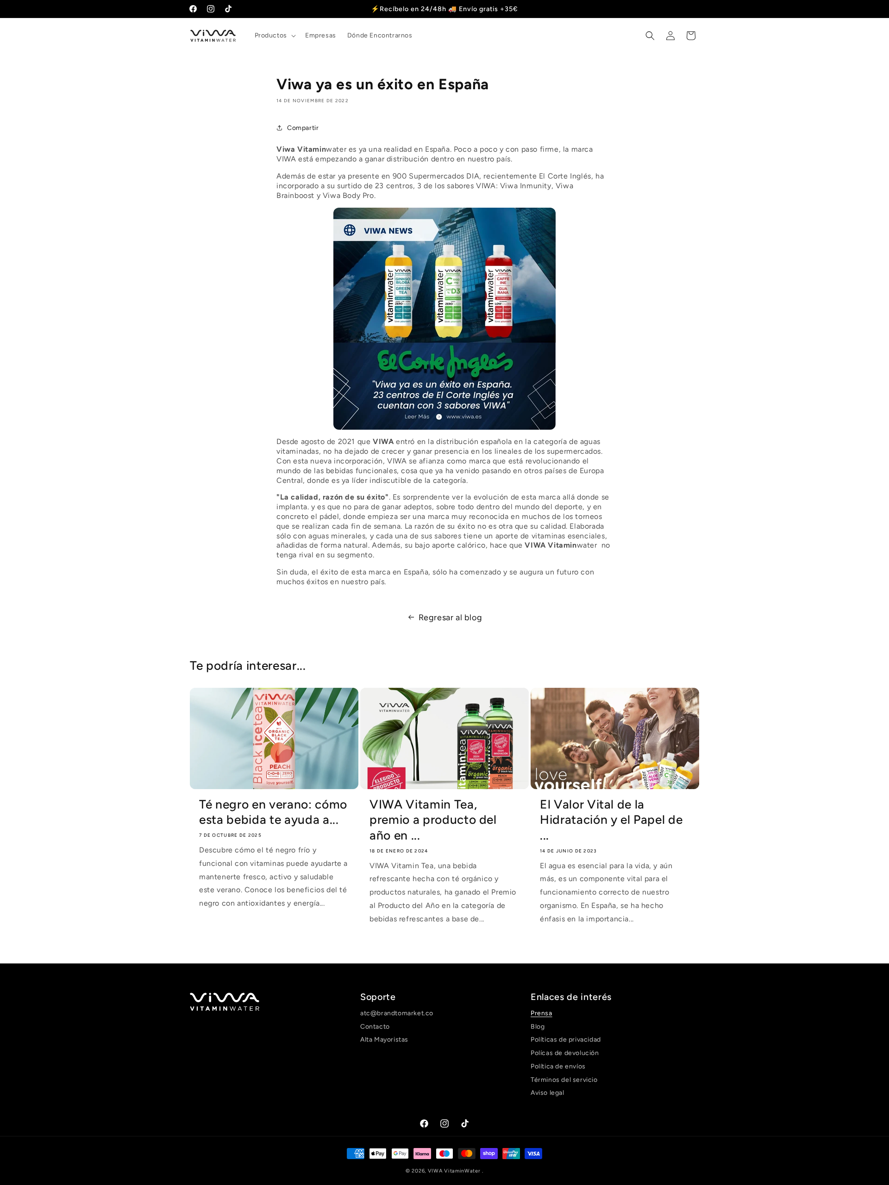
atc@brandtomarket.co (396, 1014)
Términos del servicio (564, 1080)
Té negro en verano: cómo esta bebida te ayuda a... (273, 812)
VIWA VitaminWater (455, 1171)
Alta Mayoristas (384, 1039)
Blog (538, 1027)
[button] (274, 35)
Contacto (375, 1027)
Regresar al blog (450, 617)
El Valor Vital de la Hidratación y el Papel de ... (611, 820)
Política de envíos (558, 1066)
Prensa (541, 1014)
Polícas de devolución (565, 1053)
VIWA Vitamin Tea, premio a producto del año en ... (433, 820)
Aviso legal (547, 1093)
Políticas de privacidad (566, 1039)
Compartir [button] (303, 128)
